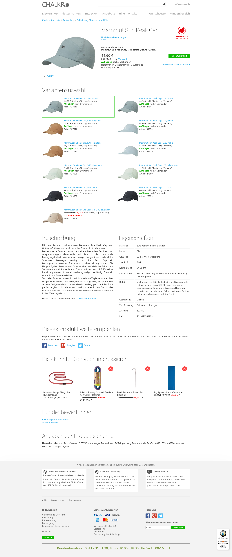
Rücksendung (49, 520)
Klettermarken (71, 13)
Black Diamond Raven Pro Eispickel (130, 395)
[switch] (223, 546)
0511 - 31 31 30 (96, 548)
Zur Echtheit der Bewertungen (109, 40)
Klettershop (50, 13)
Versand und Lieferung (54, 514)
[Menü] (227, 530)
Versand (122, 59)
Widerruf (48, 537)
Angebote (108, 13)
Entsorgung (48, 523)
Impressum (75, 500)
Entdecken (91, 13)
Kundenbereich (180, 13)
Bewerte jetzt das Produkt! (55, 419)
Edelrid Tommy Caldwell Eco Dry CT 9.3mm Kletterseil (96, 396)
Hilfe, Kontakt (128, 13)
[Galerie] (68, 78)
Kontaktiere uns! (87, 298)
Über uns (47, 531)
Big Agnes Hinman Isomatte (168, 393)
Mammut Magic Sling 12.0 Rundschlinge (56, 395)
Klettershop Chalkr (55, 4)
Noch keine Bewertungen (114, 37)
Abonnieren (178, 528)
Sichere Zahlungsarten (106, 510)
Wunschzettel (157, 13)
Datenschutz (57, 500)
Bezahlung (47, 517)
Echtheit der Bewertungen (55, 525)
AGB (44, 500)
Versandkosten (146, 464)
